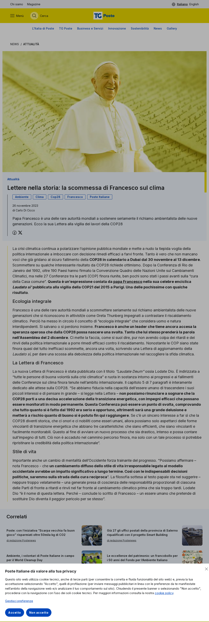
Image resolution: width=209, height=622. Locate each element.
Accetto (14, 612)
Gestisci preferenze (19, 601)
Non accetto (39, 612)
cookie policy (164, 593)
